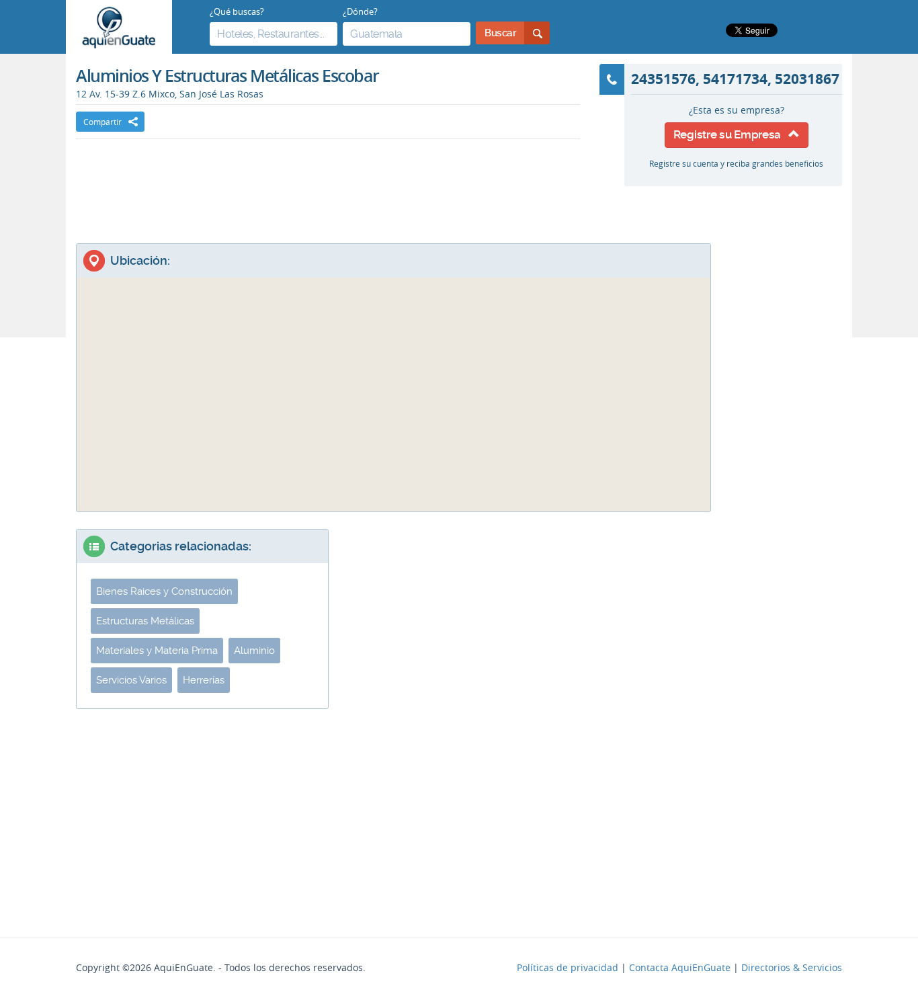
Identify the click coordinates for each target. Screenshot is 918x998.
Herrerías (203, 680)
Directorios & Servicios (791, 968)
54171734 (735, 78)
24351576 (663, 78)
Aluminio (254, 650)
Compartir (102, 121)
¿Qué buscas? (237, 11)
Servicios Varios (131, 680)
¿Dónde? (360, 11)
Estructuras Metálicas (145, 621)
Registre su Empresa (730, 134)
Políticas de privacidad (567, 968)
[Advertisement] (328, 179)
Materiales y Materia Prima (157, 650)
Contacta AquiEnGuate (680, 968)
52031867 (807, 78)
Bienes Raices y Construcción (164, 591)
